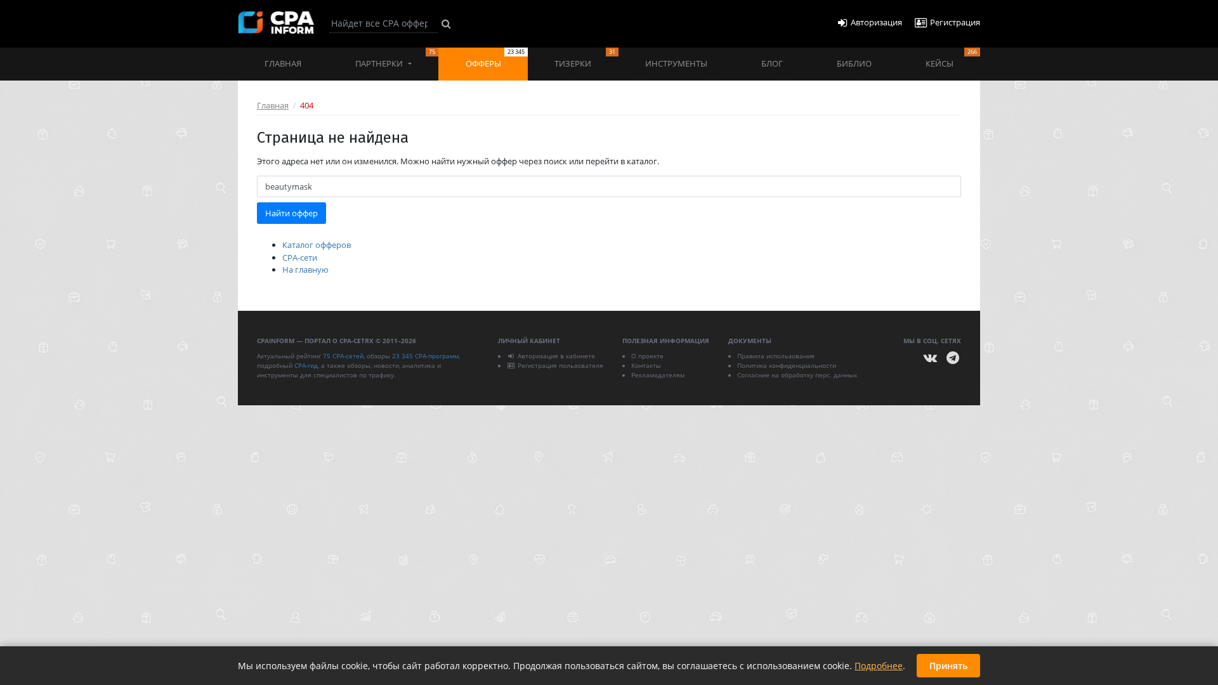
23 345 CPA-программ (425, 355)
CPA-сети (299, 257)
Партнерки (395, 58)
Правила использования (776, 355)
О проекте (647, 355)
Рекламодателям (657, 374)
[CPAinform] (276, 22)
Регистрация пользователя (560, 365)
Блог (772, 63)
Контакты (646, 365)
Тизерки (584, 58)
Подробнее (879, 666)
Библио (854, 63)
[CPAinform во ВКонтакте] (930, 358)
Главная (283, 63)
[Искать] (446, 23)
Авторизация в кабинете (556, 355)
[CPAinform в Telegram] (953, 358)
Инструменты (676, 63)
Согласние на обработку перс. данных (797, 374)
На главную (305, 269)
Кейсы (951, 58)
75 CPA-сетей (343, 355)
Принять (948, 666)
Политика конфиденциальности (786, 365)
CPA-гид (306, 365)
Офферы (495, 58)
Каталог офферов (316, 245)
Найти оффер (291, 213)
